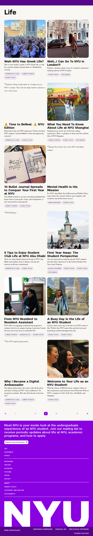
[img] (25, 39)
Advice (7, 456)
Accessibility (9, 494)
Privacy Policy (10, 487)
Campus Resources (54, 202)
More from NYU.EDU (12, 530)
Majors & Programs (54, 268)
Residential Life (25, 334)
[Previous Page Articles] (5, 413)
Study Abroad (65, 74)
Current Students (28, 74)
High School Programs (79, 529)
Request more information (15, 442)
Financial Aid (60, 529)
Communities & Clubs (12, 74)
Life (5, 449)
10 (56, 413)
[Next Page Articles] (87, 413)
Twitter (7, 465)
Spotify (7, 479)
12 (77, 413)
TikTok (6, 475)
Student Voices (10, 77)
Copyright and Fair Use (14, 490)
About (6, 483)
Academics (8, 452)
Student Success (81, 533)
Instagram (8, 461)
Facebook (8, 468)
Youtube (7, 472)
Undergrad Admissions (42, 529)
